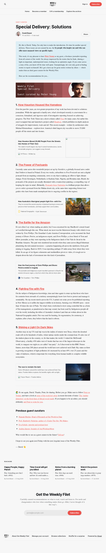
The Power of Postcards (33, 164)
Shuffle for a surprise (77, 536)
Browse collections (58, 536)
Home (27, 11)
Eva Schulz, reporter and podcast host (33, 424)
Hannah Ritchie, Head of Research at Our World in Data (40, 416)
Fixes (62, 118)
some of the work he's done (47, 395)
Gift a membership (56, 11)
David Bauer (27, 33)
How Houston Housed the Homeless (40, 104)
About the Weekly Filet (20, 536)
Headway (57, 121)
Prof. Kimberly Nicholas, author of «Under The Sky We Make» (43, 420)
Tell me (61, 434)
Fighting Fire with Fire (31, 288)
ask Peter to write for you (33, 402)
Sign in (85, 4)
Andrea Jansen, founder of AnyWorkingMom (36, 428)
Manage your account (40, 536)
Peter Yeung (49, 56)
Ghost (99, 536)
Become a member (39, 11)
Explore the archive (74, 11)
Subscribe (96, 4)
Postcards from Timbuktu (55, 185)
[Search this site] (5, 4)
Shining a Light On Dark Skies (35, 327)
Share (86, 34)
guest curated (21, 22)
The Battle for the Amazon (34, 222)
